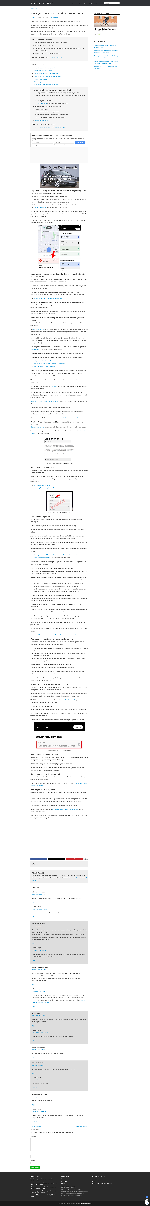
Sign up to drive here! (41, 120)
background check (39, 329)
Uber (36, 8)
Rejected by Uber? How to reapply (44, 366)
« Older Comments (36, 1126)
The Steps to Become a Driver (43, 71)
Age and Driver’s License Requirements (46, 73)
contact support (35, 349)
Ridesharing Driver (41, 3)
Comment (34, 1136)
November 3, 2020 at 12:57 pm (39, 1015)
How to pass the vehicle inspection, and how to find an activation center (56, 555)
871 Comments (54, 17)
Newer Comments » (82, 1126)
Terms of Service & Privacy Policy (84, 1203)
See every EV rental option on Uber (45, 488)
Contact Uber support (40, 207)
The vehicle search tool (37, 427)
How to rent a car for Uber (42, 485)
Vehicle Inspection (39, 82)
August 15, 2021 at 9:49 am (40, 909)
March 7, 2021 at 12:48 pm (39, 950)
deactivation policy (70, 700)
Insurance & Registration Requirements (46, 84)
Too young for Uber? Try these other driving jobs (49, 298)
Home (32, 8)
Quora (63, 1183)
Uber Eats (54, 386)
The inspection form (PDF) (42, 558)
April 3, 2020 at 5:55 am (38, 1065)
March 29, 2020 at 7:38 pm (38, 1097)
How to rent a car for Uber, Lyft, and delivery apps (50, 127)
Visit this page (42, 103)
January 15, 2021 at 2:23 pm (39, 969)
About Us (95, 1179)
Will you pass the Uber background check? (47, 361)
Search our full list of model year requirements (44, 401)
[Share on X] (56, 859)
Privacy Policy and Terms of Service (102, 1183)
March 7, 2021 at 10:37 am (38, 926)
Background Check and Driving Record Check (48, 76)
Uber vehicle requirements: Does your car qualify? (63, 418)
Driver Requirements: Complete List (45, 68)
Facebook (64, 1181)
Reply (33, 902)
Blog (93, 1181)
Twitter (63, 1179)
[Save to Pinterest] (74, 859)
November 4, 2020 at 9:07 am (40, 1032)
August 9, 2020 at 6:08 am (38, 1049)
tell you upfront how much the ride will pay (65, 809)
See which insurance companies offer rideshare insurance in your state (56, 635)
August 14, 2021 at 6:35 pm (38, 894)
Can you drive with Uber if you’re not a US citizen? (49, 364)
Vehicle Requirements (40, 79)
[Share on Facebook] (38, 859)
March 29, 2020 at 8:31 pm (39, 1111)
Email (32, 1160)
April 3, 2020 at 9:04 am (39, 1080)
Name (32, 1154)
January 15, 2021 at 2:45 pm (40, 991)
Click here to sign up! (55, 57)
